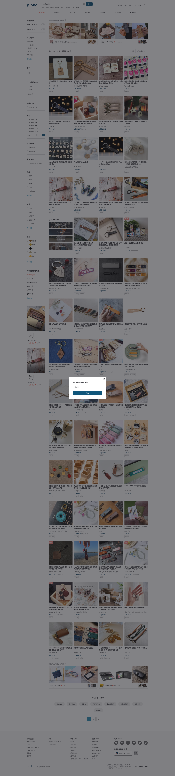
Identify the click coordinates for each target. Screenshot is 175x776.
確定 (87, 393)
